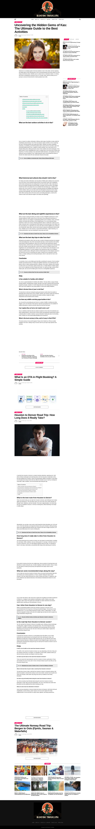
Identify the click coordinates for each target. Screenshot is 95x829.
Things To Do (54, 19)
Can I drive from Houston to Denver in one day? (27, 490)
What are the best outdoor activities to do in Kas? (31, 99)
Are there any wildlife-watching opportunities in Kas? (36, 114)
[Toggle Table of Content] (46, 97)
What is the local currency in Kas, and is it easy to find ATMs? (38, 117)
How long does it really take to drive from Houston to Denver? (30, 487)
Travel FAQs (61, 19)
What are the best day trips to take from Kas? (31, 104)
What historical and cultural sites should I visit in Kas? (32, 101)
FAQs (24, 108)
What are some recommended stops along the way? (28, 489)
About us (37, 19)
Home (32, 19)
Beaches (48, 19)
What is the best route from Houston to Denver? (27, 486)
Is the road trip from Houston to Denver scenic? (27, 491)
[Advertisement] (39, 86)
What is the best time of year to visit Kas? (34, 112)
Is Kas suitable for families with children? (34, 110)
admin (20, 383)
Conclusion (25, 106)
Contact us (42, 19)
